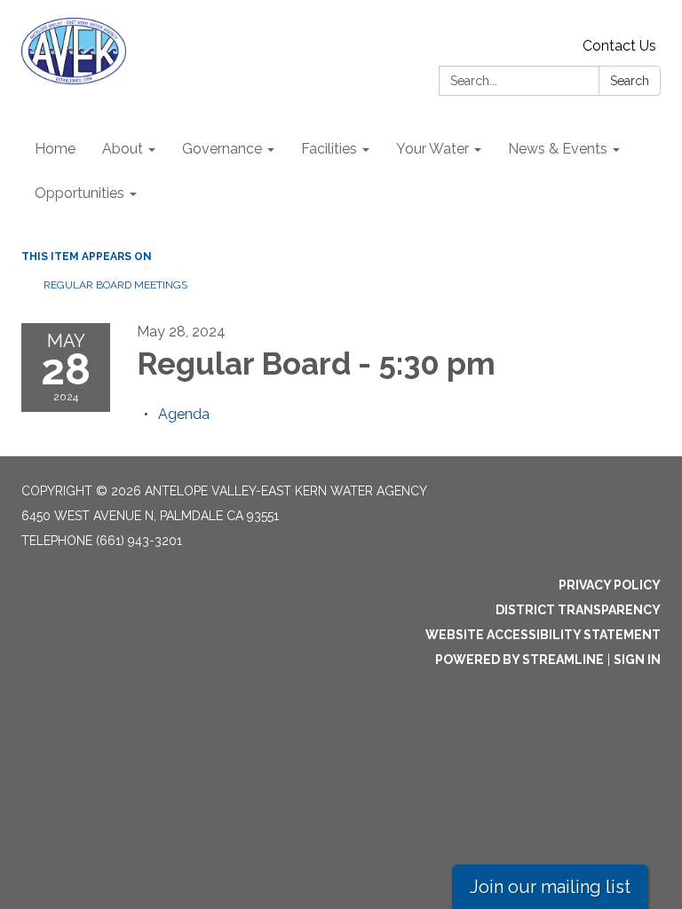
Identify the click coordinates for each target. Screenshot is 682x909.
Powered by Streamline (519, 659)
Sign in (637, 659)
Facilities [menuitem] (329, 148)
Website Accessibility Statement (543, 635)
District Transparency (578, 610)
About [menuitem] (122, 148)
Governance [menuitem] (222, 148)
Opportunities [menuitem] (79, 193)
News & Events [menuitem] (557, 148)
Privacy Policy (610, 585)
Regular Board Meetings (115, 285)
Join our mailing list (550, 886)
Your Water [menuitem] (432, 148)
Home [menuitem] (55, 148)
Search (629, 81)
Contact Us (619, 45)
